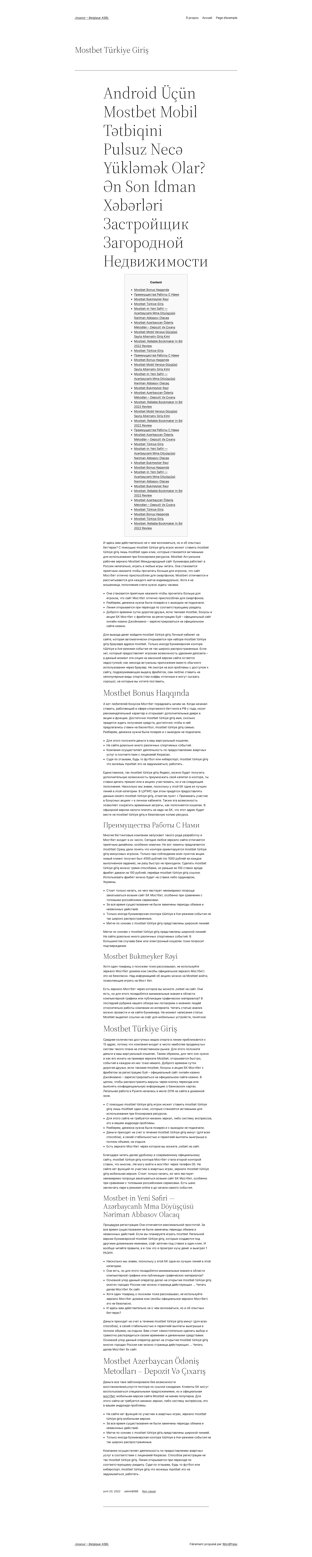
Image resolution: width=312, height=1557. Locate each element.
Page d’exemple (226, 17)
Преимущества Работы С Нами (156, 294)
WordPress (229, 1544)
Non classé (149, 1491)
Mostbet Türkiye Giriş (148, 304)
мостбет (109, 1396)
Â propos (192, 17)
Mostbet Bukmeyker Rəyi (151, 299)
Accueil (207, 17)
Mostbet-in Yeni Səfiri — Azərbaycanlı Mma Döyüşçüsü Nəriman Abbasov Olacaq (154, 313)
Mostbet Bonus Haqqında (151, 289)
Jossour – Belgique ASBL (92, 17)
